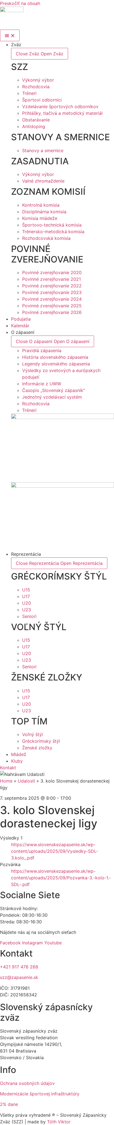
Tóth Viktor (58, 1121)
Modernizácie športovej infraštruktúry (39, 1094)
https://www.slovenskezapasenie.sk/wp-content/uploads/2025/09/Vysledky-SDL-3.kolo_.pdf (54, 851)
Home (6, 781)
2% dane (9, 1104)
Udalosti (26, 781)
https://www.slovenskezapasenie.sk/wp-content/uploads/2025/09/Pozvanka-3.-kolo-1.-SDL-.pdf (61, 877)
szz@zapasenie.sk (19, 977)
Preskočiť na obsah (20, 3)
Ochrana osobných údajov (27, 1083)
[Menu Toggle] (10, 35)
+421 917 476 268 (19, 967)
